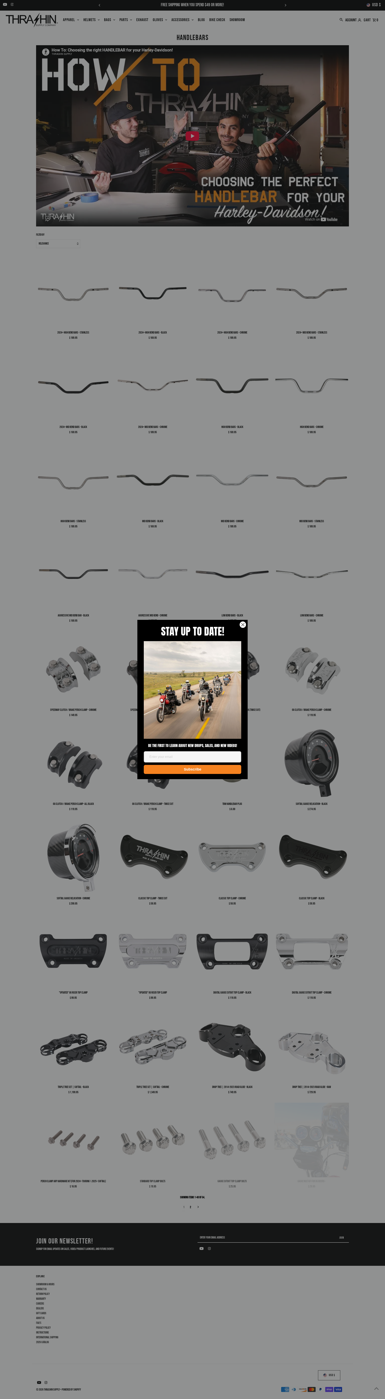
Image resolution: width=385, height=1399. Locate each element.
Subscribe (192, 769)
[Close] (243, 624)
